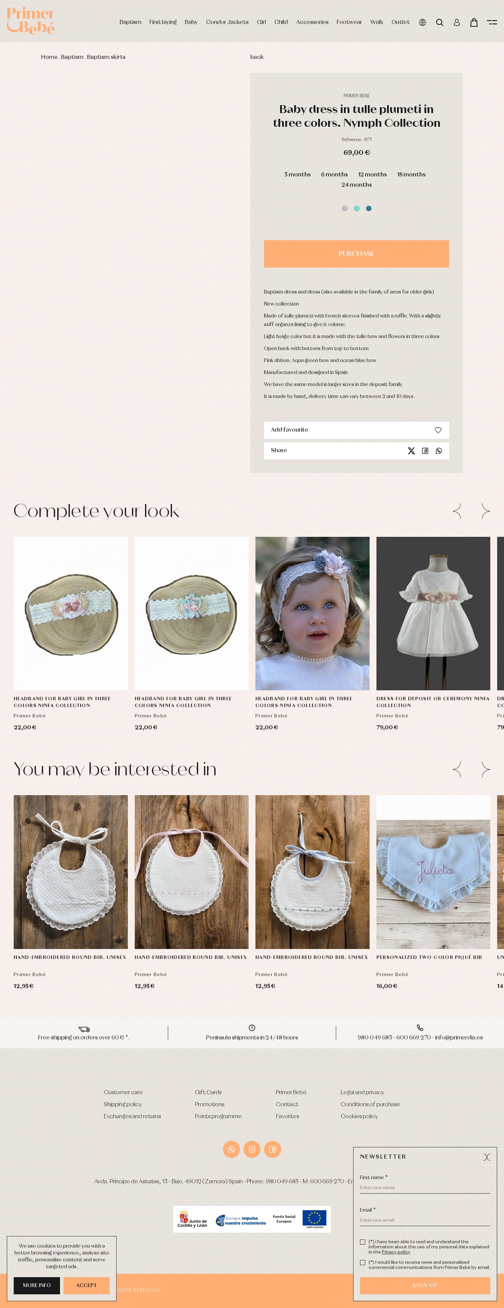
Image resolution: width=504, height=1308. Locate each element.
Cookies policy (359, 1117)
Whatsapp (438, 450)
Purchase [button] (356, 253)
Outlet (401, 22)
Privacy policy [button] (396, 1252)
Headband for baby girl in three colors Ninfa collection (62, 702)
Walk (376, 22)
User (457, 22)
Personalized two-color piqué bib (429, 957)
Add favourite (289, 430)
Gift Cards (208, 1093)
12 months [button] (372, 175)
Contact (287, 1105)
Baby (191, 22)
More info (37, 1285)
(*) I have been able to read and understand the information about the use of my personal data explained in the (429, 1247)
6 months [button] (334, 175)
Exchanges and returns (132, 1117)
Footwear (349, 22)
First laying (163, 22)
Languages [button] (422, 22)
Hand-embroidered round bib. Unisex (70, 957)
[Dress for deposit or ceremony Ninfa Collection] (433, 614)
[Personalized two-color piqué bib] (433, 872)
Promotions (209, 1105)
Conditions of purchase (370, 1105)
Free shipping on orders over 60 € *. (84, 1038)
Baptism (130, 22)
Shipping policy (123, 1105)
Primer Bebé (291, 1093)
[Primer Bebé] (31, 21)
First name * (374, 1177)
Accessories (312, 22)
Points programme (218, 1117)
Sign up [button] (424, 1285)
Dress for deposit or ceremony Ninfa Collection (433, 702)
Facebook (425, 450)
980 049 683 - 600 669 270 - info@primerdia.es (420, 1038)
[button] (344, 208)
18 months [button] (411, 175)
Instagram (252, 1149)
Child (281, 22)
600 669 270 (327, 1182)
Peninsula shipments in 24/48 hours (252, 1038)
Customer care (123, 1093)
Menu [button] (492, 22)
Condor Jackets (227, 22)
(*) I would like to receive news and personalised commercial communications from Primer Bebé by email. (429, 1265)
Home (49, 57)
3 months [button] (297, 175)
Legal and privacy (362, 1093)
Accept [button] (86, 1285)
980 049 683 (282, 1182)
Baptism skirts (106, 57)
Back (257, 57)
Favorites (287, 1117)
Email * (368, 1210)
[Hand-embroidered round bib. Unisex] (71, 872)
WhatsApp (231, 1149)
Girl (261, 22)
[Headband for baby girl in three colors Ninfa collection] (71, 614)
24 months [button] (356, 185)
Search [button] (439, 22)
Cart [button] (474, 22)
